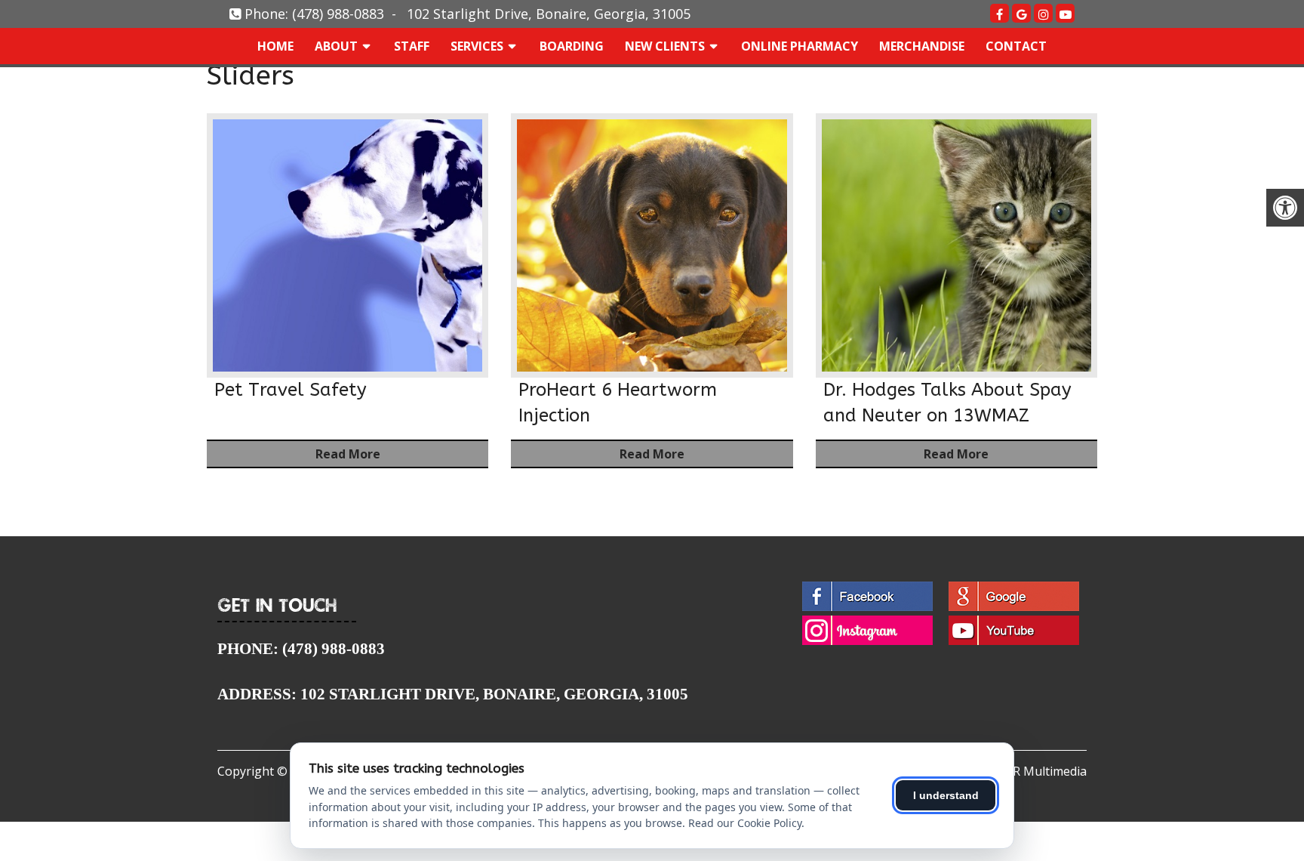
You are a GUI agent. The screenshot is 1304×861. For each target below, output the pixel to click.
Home (275, 46)
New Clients (665, 46)
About (336, 46)
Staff (411, 46)
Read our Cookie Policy (744, 823)
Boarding (572, 46)
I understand (946, 795)
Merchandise (921, 46)
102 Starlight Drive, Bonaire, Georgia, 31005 (548, 14)
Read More (347, 454)
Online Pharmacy (799, 46)
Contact (1016, 46)
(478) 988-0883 (338, 14)
